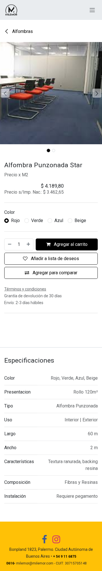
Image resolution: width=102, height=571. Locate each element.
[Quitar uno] (9, 244)
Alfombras (22, 31)
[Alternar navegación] (92, 9)
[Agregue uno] (28, 244)
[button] (5, 93)
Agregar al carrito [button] (70, 244)
